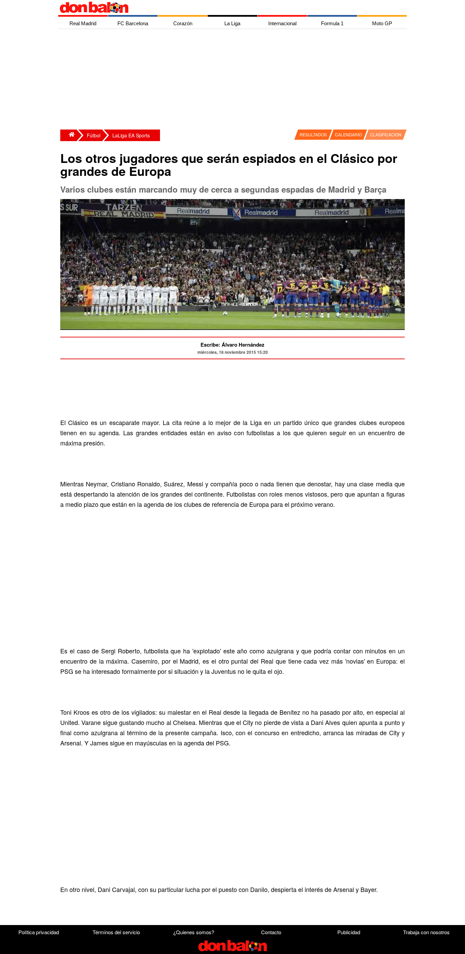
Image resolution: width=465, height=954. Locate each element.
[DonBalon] (68, 135)
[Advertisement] (234, 80)
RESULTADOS (313, 134)
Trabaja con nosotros (426, 932)
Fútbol (93, 135)
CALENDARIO (348, 134)
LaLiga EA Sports (131, 135)
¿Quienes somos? (193, 932)
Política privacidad (38, 932)
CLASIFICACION (385, 134)
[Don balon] (224, 7)
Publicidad (348, 932)
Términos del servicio (116, 932)
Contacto (271, 932)
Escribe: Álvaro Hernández (232, 344)
